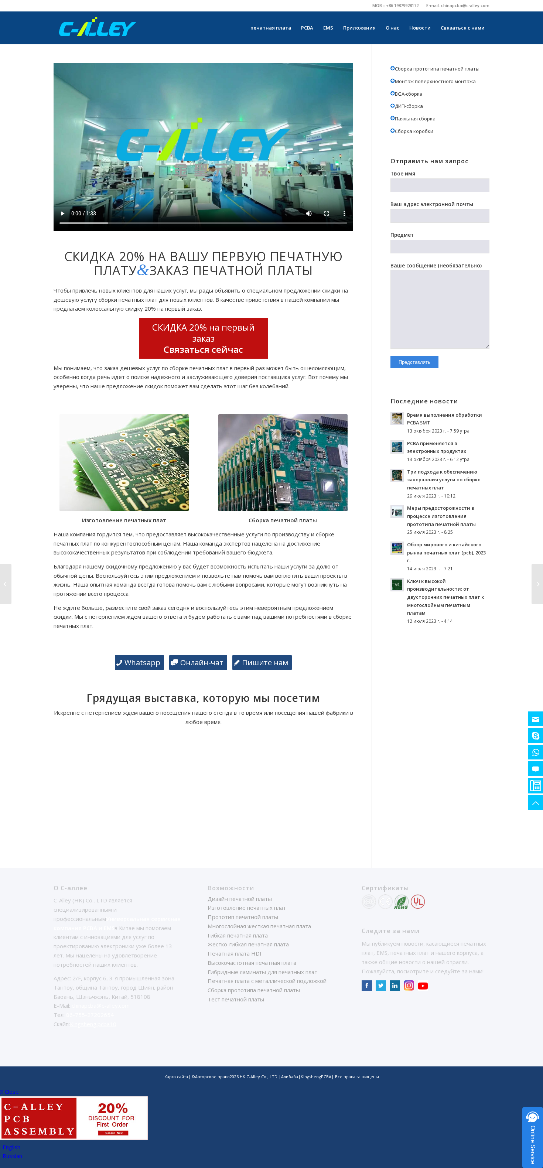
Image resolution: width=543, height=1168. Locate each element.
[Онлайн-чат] (535, 768)
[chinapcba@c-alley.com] (535, 718)
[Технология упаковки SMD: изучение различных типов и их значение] (5, 584)
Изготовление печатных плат (247, 907)
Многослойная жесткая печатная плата (259, 926)
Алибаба (289, 1076)
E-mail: (433, 5)
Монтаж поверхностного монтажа (435, 81)
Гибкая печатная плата (238, 935)
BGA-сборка (409, 93)
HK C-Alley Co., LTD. (259, 1076)
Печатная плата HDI (235, 953)
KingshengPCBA (316, 1076)
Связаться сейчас (203, 349)
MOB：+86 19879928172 (395, 5)
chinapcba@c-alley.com (465, 5)
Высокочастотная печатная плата (252, 962)
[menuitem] (396, 5)
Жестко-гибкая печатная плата (248, 944)
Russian (12, 1156)
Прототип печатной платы (243, 917)
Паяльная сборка (415, 118)
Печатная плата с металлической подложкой (267, 980)
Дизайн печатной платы (240, 898)
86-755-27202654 (90, 1014)
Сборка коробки (414, 131)
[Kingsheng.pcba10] (535, 735)
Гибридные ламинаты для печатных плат (262, 972)
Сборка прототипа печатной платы (437, 68)
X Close (9, 1091)
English (11, 1147)
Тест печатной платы (236, 999)
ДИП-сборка (409, 106)
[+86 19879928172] (535, 752)
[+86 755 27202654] (535, 785)
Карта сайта (176, 1076)
